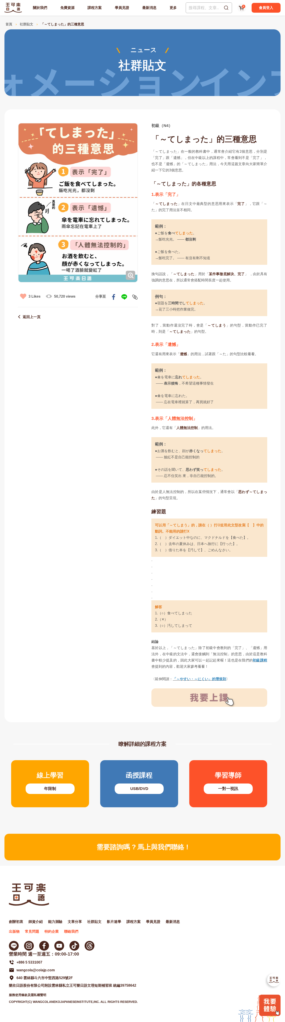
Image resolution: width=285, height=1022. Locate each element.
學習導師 (228, 783)
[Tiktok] (74, 946)
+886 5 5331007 (29, 962)
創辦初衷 (16, 922)
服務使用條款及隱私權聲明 (27, 995)
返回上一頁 (32, 317)
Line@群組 (14, 946)
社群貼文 (26, 24)
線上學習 (50, 783)
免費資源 (67, 8)
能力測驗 (55, 922)
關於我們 (40, 8)
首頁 (9, 24)
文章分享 (75, 922)
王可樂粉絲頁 (44, 946)
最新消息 (149, 8)
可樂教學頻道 (59, 946)
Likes (34, 296)
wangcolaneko (29, 946)
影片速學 (114, 922)
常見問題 (32, 931)
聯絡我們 (71, 931)
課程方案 (95, 8)
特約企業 (52, 931)
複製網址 (135, 297)
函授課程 (139, 783)
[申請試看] (270, 1015)
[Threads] (89, 946)
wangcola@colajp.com (35, 970)
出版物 (14, 931)
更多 (173, 8)
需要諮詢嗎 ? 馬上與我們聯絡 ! (142, 847)
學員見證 (122, 8)
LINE (124, 297)
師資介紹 (35, 922)
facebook (113, 297)
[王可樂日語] (13, 7)
